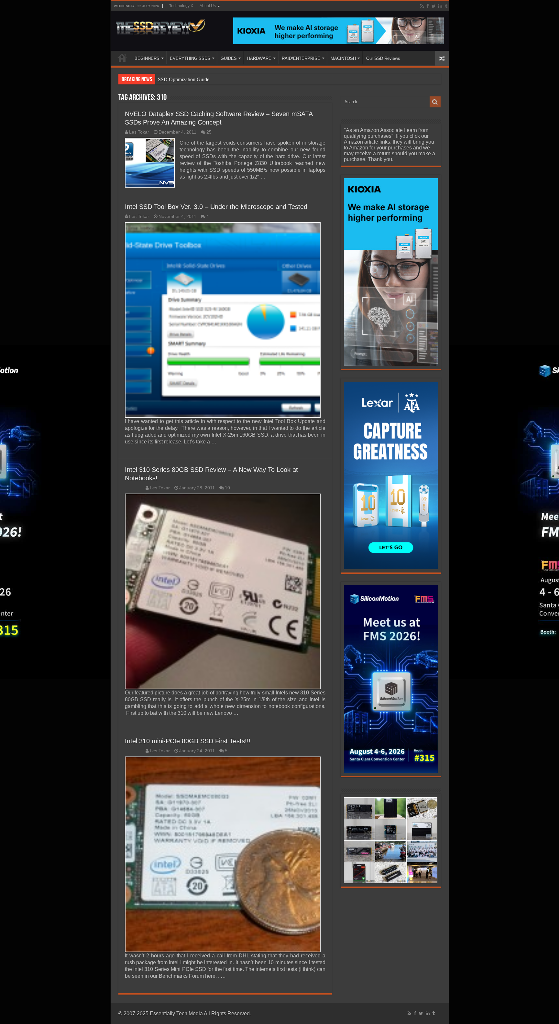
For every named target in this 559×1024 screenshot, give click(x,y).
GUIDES (229, 58)
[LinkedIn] (440, 6)
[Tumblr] (446, 6)
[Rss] (422, 6)
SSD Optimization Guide (183, 79)
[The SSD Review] (160, 25)
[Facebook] (428, 6)
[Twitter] (433, 6)
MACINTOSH (343, 58)
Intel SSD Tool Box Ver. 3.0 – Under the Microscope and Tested (216, 206)
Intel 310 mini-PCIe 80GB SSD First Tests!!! (188, 741)
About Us (208, 6)
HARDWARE (259, 58)
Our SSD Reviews (383, 58)
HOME (122, 57)
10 (227, 487)
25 (209, 132)
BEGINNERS (147, 58)
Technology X (181, 6)
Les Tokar (139, 132)
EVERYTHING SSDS (190, 58)
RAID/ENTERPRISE (301, 58)
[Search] (435, 101)
